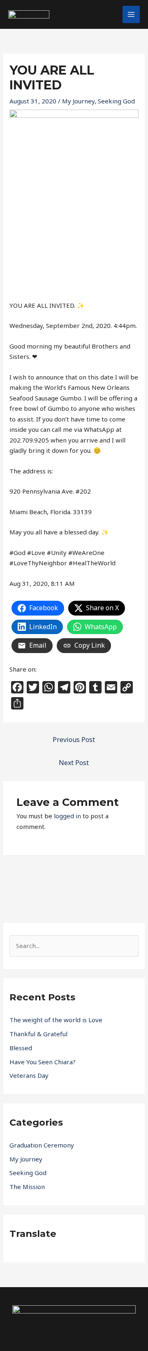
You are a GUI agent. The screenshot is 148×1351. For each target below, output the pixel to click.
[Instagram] (71, 1322)
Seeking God (116, 101)
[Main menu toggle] (131, 14)
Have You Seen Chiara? (42, 1062)
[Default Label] (88, 1322)
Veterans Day (29, 1075)
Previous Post (74, 739)
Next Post (74, 762)
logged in (67, 816)
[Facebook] (36, 1322)
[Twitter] (54, 1322)
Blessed (20, 1048)
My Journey (78, 101)
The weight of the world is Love (55, 1020)
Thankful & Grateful (38, 1034)
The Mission (27, 1186)
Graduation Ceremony (41, 1145)
